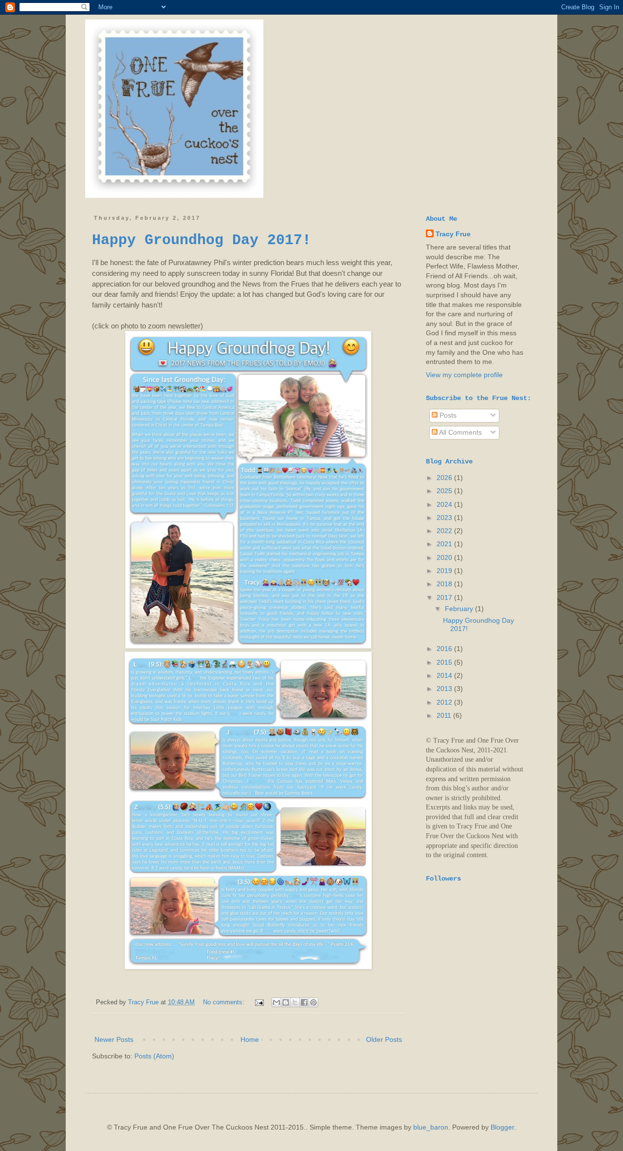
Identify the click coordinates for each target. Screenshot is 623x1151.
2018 (445, 584)
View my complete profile (464, 375)
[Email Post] (259, 1002)
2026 (445, 477)
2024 (445, 504)
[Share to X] (295, 1002)
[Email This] (276, 1002)
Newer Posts (113, 1039)
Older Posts (384, 1039)
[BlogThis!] (286, 1002)
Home (249, 1039)
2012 (445, 702)
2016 (445, 648)
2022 (445, 531)
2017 (445, 597)
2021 (445, 544)
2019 (445, 571)
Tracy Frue (453, 234)
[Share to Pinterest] (313, 1002)
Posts (447, 415)
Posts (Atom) (154, 1056)
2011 (445, 715)
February (460, 609)
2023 (445, 517)
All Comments (460, 432)
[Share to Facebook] (304, 1002)
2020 (445, 557)
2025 (445, 491)
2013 (445, 688)
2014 (445, 675)
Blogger (502, 1127)
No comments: (224, 1002)
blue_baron (430, 1127)
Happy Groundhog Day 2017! (201, 240)
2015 (445, 662)
